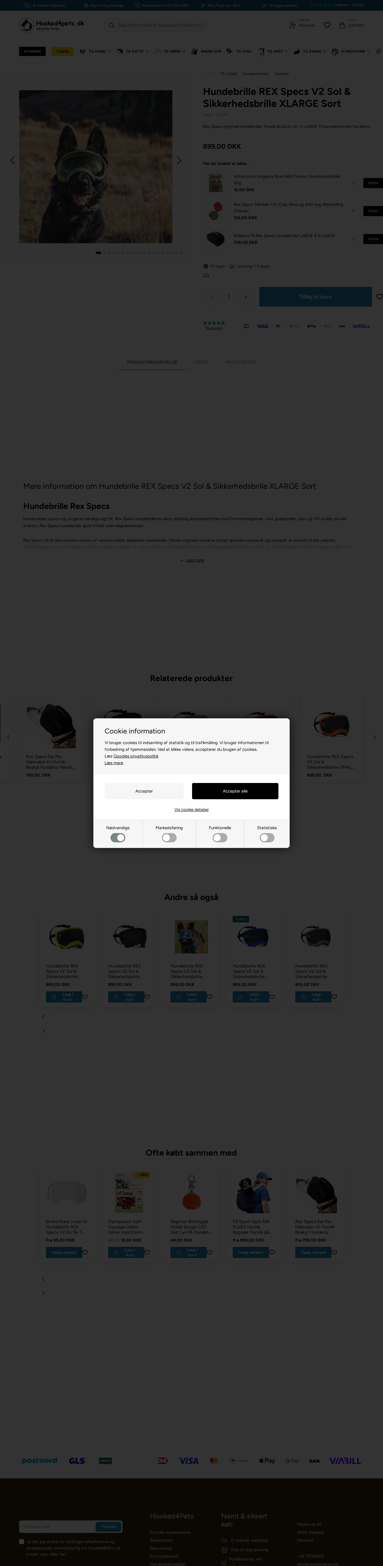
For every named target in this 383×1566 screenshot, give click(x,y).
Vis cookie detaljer (191, 809)
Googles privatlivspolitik (136, 756)
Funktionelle (220, 827)
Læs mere (114, 762)
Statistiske (267, 827)
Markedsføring (169, 827)
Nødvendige (118, 827)
